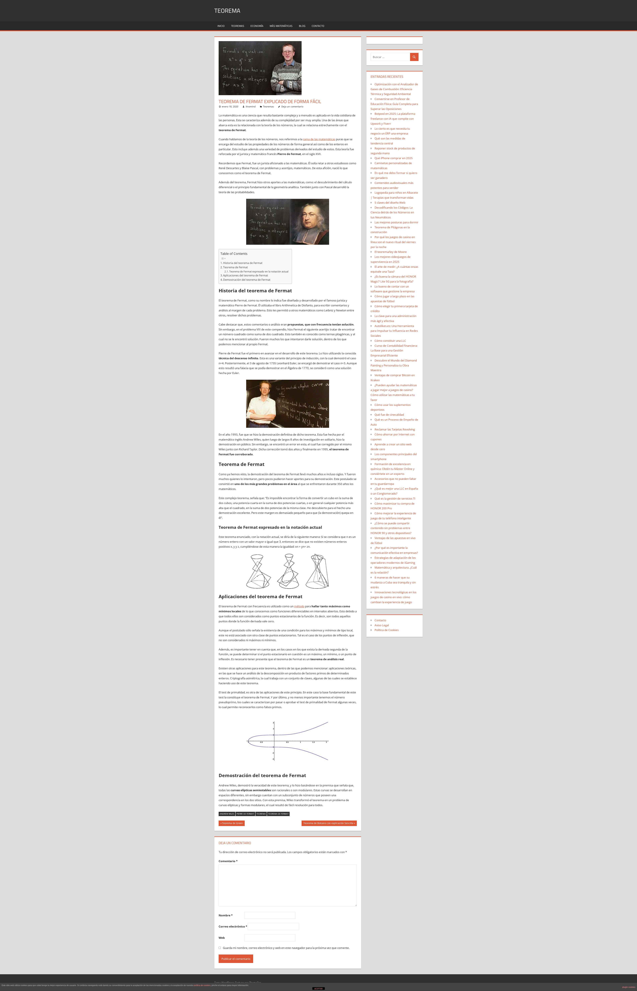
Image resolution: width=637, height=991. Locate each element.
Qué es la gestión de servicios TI (395, 498)
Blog (302, 26)
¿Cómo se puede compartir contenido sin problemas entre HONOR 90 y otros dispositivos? (391, 528)
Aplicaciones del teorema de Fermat (245, 275)
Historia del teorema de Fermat (242, 263)
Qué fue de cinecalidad (389, 414)
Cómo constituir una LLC (390, 341)
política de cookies (202, 985)
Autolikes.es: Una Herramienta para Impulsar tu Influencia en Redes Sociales (394, 331)
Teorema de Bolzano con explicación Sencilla (328, 823)
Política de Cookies (387, 630)
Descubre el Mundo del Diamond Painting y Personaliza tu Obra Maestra (394, 365)
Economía (256, 26)
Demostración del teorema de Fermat (246, 280)
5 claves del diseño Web (390, 202)
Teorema (227, 10)
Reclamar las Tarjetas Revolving (395, 429)
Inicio (221, 26)
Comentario (228, 861)
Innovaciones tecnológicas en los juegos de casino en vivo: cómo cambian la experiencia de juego (393, 597)
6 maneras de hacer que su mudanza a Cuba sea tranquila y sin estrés (393, 582)
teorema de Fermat (278, 813)
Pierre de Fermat (245, 813)
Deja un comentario (292, 106)
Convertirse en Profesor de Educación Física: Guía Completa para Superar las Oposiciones (394, 104)
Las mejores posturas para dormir (396, 222)
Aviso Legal (382, 625)
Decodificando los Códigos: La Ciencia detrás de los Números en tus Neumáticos (392, 212)
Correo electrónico (233, 926)
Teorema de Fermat (235, 267)
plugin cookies (628, 987)
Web (222, 938)
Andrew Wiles (227, 813)
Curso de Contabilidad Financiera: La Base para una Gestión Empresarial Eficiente (394, 350)
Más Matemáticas (281, 26)
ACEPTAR (318, 989)
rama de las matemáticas (319, 139)
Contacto (318, 26)
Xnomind (251, 106)
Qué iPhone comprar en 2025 (394, 158)
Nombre (226, 915)
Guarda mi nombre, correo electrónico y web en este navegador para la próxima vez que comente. (286, 948)
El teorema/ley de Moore (391, 252)
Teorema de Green (232, 823)
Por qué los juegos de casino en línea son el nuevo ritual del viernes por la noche (393, 242)
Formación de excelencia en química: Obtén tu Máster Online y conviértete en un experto (393, 469)
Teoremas (237, 26)
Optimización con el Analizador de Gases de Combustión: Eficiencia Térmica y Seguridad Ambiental (394, 89)
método (299, 606)
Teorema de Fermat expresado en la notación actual (258, 271)
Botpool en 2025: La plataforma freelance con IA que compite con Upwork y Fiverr (393, 119)
